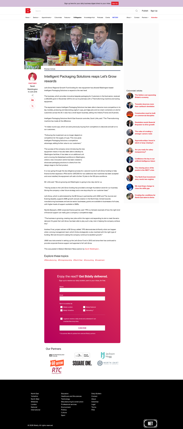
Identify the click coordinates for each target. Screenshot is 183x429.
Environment (66, 407)
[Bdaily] (28, 11)
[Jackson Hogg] (108, 355)
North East (35, 393)
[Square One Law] (82, 363)
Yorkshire (34, 396)
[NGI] (82, 355)
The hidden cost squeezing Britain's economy (145, 96)
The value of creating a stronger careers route (143, 132)
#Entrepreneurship (65, 260)
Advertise (154, 17)
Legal (93, 404)
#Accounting (89, 260)
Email (61, 295)
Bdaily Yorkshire (68, 310)
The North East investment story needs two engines (145, 178)
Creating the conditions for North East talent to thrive (145, 196)
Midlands (34, 402)
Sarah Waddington (32, 87)
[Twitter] (32, 106)
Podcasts (100, 17)
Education (65, 393)
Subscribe (82, 328)
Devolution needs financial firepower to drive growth (145, 123)
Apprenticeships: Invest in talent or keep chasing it (145, 141)
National (34, 407)
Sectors (35, 17)
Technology (65, 399)
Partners (144, 17)
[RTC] (57, 370)
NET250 (115, 17)
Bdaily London (68, 307)
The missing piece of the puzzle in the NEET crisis (144, 169)
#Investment (100, 260)
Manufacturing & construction (72, 402)
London (34, 404)
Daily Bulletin (96, 393)
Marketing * (90, 310)
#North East (77, 260)
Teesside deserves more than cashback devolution (144, 105)
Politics (64, 410)
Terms (93, 407)
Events (108, 17)
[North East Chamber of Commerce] (108, 363)
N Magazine (78, 17)
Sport (63, 415)
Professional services (69, 404)
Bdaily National (91, 307)
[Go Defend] (57, 363)
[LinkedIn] (32, 99)
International (35, 410)
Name (61, 286)
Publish (145, 10)
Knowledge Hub (89, 17)
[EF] (57, 355)
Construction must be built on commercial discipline (145, 114)
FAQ (93, 410)
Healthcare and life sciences (71, 396)
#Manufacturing (50, 260)
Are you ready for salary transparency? (144, 150)
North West (35, 399)
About (128, 17)
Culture (64, 412)
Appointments (46, 17)
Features (67, 17)
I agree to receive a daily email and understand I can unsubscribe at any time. (79, 320)
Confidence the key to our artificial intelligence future (145, 160)
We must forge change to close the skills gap (144, 187)
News (27, 17)
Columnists (58, 17)
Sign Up (115, 3)
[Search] (136, 11)
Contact (136, 17)
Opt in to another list (66, 303)
